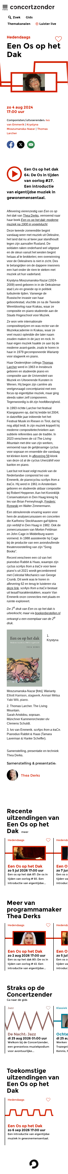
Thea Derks (30, 775)
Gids (29, 17)
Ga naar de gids (17, 1000)
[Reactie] (31, 145)
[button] (14, 174)
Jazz (11, 1008)
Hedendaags (18, 37)
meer (24, 832)
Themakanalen (19, 24)
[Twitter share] (20, 145)
